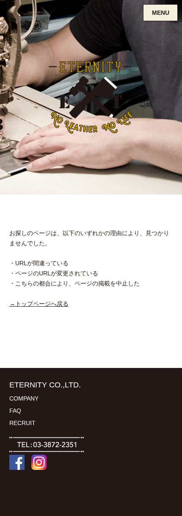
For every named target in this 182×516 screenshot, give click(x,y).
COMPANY (24, 398)
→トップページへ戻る (39, 303)
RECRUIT (22, 423)
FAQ (15, 410)
